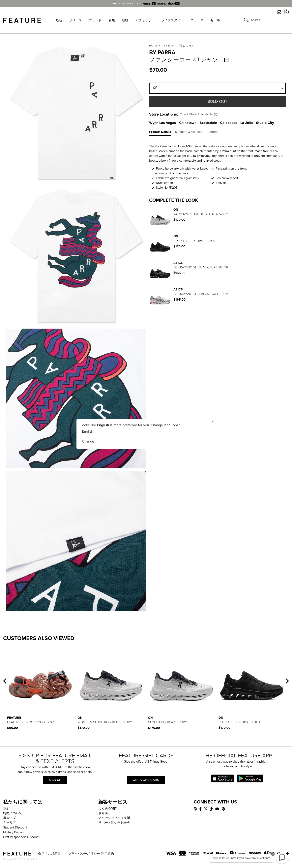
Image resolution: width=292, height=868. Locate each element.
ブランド (95, 20)
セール (215, 20)
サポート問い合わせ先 (114, 823)
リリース (75, 20)
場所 (6, 808)
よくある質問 (107, 808)
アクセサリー (144, 20)
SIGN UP (55, 780)
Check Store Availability (196, 114)
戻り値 (103, 813)
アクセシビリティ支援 (114, 818)
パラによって (185, 45)
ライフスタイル (172, 20)
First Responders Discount (21, 837)
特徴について (12, 813)
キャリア (9, 823)
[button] (5, 681)
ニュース (197, 20)
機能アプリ (11, 818)
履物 (125, 20)
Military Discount (14, 832)
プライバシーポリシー (84, 854)
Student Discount (15, 827)
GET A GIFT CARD (146, 780)
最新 (59, 20)
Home (153, 45)
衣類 (111, 20)
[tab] (162, 132)
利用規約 (107, 854)
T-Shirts (167, 45)
